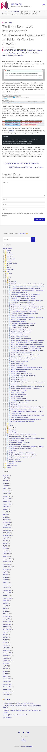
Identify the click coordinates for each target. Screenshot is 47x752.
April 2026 (5, 485)
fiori (27, 53)
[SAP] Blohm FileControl (15, 461)
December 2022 (7, 590)
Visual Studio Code (12, 465)
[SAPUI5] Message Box (17, 377)
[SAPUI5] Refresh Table (17, 396)
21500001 (32, 50)
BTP (10, 275)
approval (18, 53)
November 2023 (7, 561)
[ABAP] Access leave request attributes (21, 409)
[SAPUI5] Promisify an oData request (20, 332)
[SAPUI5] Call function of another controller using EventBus (26, 367)
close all (10, 248)
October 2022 (6, 595)
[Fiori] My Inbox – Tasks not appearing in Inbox (23, 304)
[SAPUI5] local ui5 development (19, 402)
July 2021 (5, 634)
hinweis (32, 53)
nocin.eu (7, 699)
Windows (9, 467)
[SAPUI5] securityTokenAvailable (19, 336)
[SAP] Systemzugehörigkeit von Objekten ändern (22, 452)
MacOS (9, 267)
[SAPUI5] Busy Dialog (16, 384)
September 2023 (7, 566)
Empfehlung (10, 254)
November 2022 (7, 592)
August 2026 (6, 475)
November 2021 (7, 624)
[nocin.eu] (5, 5)
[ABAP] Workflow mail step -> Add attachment (23, 421)
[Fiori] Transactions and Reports (19, 417)
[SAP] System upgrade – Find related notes (20, 436)
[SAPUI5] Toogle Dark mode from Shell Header (23, 375)
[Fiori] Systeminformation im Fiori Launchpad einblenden (25, 294)
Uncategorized (10, 463)
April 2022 (5, 611)
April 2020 (5, 673)
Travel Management (14, 432)
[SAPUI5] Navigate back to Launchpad (21, 338)
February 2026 (7, 491)
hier (31, 156)
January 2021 (6, 650)
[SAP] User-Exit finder (14, 459)
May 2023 (5, 577)
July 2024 (5, 540)
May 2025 (5, 514)
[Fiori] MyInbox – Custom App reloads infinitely (23, 298)
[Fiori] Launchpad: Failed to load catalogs (21, 329)
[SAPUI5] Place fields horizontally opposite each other (25, 357)
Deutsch (9, 252)
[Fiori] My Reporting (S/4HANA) (19, 292)
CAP (10, 277)
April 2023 (5, 579)
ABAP (10, 273)
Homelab (9, 261)
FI (9, 279)
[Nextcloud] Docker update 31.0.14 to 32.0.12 (15, 715)
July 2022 (5, 603)
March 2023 (6, 582)
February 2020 (7, 679)
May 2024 (5, 546)
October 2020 (6, 658)
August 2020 (6, 663)
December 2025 (7, 496)
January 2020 (6, 681)
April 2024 (5, 548)
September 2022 (7, 598)
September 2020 (7, 660)
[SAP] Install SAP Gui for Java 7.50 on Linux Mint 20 (22, 455)
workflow (20, 56)
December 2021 (7, 621)
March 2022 (6, 613)
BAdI (23, 53)
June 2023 (5, 574)
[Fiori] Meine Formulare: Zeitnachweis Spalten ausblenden (26, 288)
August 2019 (6, 694)
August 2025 (6, 506)
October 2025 (6, 501)
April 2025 (5, 517)
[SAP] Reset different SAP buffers (17, 444)
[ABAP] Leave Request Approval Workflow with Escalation (26, 419)
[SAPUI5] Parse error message (19, 365)
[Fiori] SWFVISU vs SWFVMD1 (19, 390)
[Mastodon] (19, 732)
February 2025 (7, 522)
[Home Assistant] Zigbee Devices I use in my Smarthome (18, 703)
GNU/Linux (10, 257)
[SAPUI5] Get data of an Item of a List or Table (23, 359)
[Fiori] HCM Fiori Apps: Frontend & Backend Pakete (24, 313)
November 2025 (7, 498)
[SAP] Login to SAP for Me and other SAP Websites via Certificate (26, 446)
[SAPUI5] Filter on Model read (18, 371)
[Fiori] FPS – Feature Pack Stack (19, 315)
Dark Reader (22, 233)
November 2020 (7, 655)
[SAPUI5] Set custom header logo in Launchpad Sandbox (26, 348)
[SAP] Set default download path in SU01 (19, 442)
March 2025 (6, 519)
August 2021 (6, 632)
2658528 (39, 50)
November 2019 (7, 686)
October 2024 (6, 532)
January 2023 (6, 587)
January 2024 (6, 556)
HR (36, 53)
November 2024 (7, 530)
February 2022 (7, 616)
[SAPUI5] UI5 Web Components (19, 379)
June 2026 (5, 480)
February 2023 (7, 585)
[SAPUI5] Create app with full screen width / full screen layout (27, 300)
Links (8, 265)
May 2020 (5, 671)
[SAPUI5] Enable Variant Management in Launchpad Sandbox (27, 342)
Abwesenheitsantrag (8, 53)
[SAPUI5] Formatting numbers (18, 398)
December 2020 (7, 652)
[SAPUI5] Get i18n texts (17, 363)
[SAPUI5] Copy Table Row (17, 392)
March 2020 (6, 676)
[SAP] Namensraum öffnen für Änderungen (20, 448)
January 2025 (6, 525)
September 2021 (7, 629)
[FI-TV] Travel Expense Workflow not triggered (23, 296)
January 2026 (6, 493)
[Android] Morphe (7, 717)
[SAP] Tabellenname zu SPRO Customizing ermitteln (22, 434)
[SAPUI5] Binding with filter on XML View (21, 373)
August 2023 (6, 569)
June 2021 (5, 637)
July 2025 (5, 509)
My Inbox (10, 56)
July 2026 (5, 478)
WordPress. (29, 746)
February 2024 (7, 553)
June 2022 (5, 606)
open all (5, 248)
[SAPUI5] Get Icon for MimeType (19, 361)
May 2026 (5, 483)
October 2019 (6, 689)
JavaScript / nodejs (12, 263)
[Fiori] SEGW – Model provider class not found (23, 323)
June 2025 (5, 511)
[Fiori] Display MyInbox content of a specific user (23, 311)
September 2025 (7, 504)
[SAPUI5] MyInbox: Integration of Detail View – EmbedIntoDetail (27, 386)
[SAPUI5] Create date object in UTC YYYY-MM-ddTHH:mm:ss (27, 350)
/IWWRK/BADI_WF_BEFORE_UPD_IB (16, 50)
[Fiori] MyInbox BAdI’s (16, 413)
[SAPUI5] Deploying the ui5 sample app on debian (24, 400)
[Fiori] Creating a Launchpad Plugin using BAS (23, 302)
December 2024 (7, 527)
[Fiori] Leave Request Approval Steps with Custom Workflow (26, 411)
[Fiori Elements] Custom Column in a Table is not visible (25, 354)
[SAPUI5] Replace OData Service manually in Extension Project (27, 317)
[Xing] (23, 732)
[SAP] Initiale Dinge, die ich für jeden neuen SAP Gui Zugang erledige (27, 438)
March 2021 (6, 645)
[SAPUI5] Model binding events (19, 334)
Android (9, 250)
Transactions (12, 430)
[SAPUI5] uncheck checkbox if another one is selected (25, 388)
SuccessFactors (13, 427)
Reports (11, 425)
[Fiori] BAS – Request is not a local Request (22, 325)
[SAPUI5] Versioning (16, 405)
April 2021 (5, 642)
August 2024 (6, 538)
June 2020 (5, 668)
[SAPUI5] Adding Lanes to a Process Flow (22, 352)
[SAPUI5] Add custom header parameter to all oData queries (26, 344)
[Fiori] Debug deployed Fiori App (19, 394)
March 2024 (6, 551)
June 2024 (5, 543)
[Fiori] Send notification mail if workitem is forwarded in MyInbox (27, 407)
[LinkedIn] (28, 732)
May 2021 (5, 639)
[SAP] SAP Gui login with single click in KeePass (21, 457)
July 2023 (5, 572)
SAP (6, 12)
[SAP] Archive (12, 450)
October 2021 (6, 626)
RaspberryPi (10, 269)
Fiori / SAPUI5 (15, 12)
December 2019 (7, 684)
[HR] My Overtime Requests (18, 321)
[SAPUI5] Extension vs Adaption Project (21, 319)
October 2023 (6, 564)
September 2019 (7, 692)
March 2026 (6, 488)
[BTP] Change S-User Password (17, 440)
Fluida (23, 746)
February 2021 (7, 647)
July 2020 (5, 666)
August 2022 (6, 600)
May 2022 (5, 608)
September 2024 (7, 535)
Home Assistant (11, 259)
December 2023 (7, 559)
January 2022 (6, 619)
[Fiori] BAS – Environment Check (19, 327)
